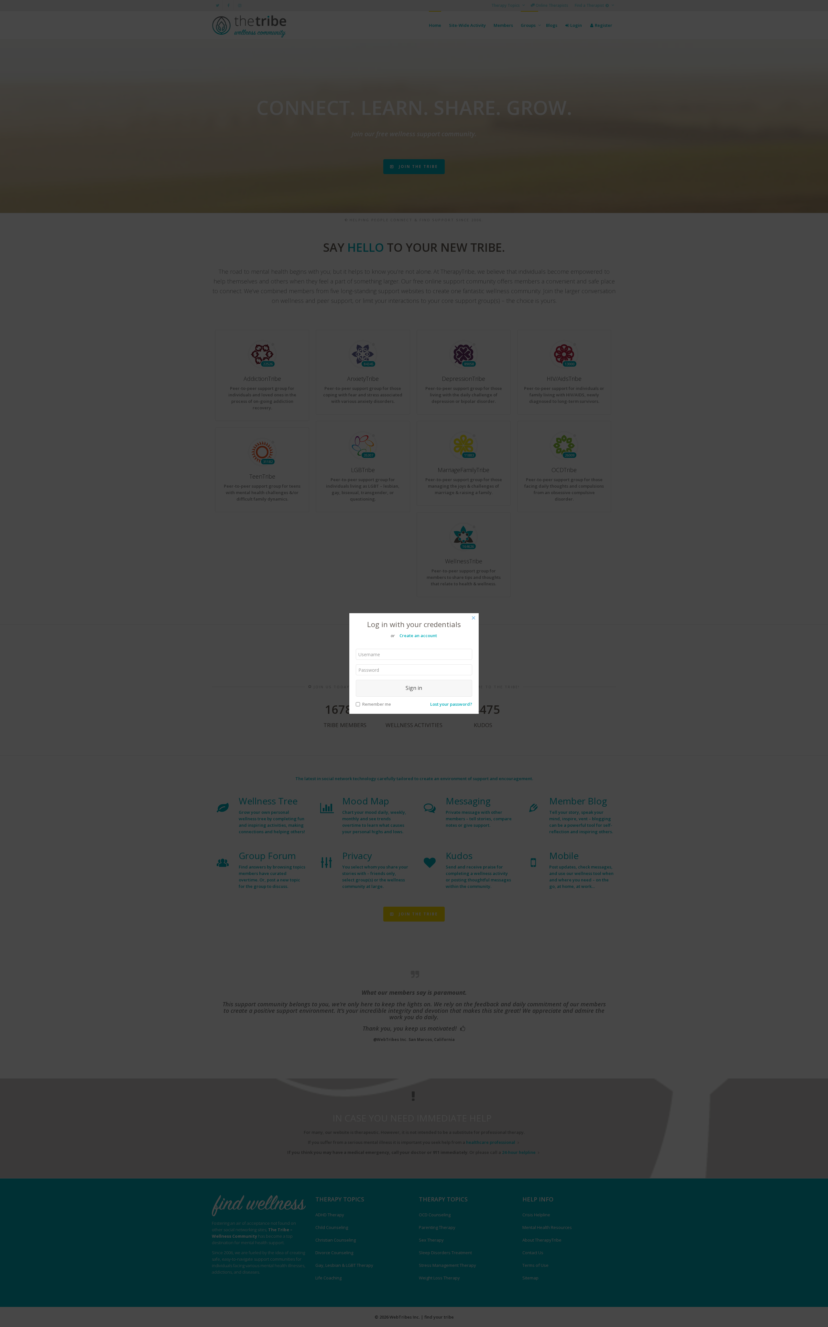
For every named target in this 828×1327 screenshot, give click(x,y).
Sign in (414, 687)
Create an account (418, 635)
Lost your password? (451, 704)
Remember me (376, 704)
